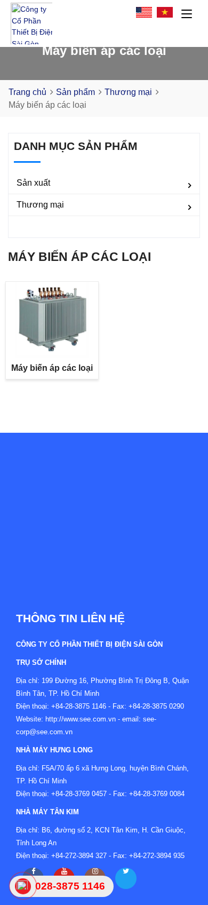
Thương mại (128, 92)
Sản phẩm (75, 92)
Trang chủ (27, 92)
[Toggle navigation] (186, 14)
